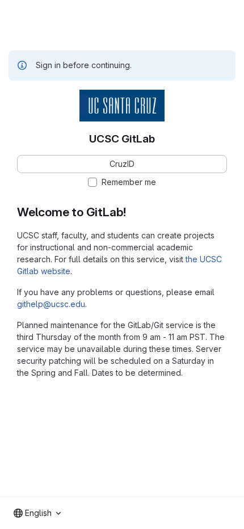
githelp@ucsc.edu (51, 304)
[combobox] (37, 513)
